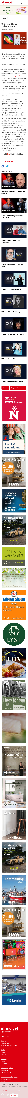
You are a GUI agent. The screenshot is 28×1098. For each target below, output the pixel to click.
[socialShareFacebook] (2, 166)
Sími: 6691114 (5, 1036)
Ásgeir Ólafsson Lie (18, 388)
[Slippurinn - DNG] (14, 990)
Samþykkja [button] (14, 1095)
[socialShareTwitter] (7, 166)
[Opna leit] (20, 2)
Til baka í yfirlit (7, 162)
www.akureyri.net (13, 76)
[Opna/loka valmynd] (25, 2)
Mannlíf (5, 388)
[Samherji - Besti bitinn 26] (14, 728)
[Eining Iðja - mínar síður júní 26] (14, 605)
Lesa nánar (5, 1090)
